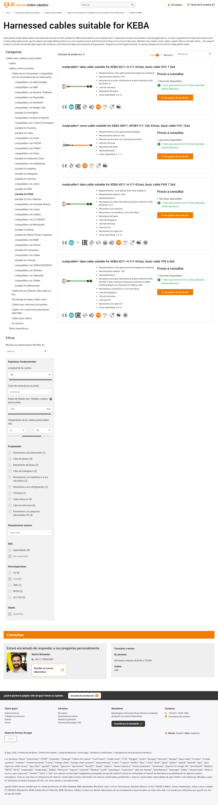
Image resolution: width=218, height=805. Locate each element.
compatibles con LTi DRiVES (30, 219)
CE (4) (16, 572)
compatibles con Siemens (28, 270)
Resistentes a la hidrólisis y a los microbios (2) (30, 479)
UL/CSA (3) (19, 597)
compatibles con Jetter (27, 184)
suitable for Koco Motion (28, 199)
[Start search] (132, 5)
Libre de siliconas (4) (24, 505)
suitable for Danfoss (25, 128)
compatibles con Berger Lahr (30, 107)
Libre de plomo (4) (22, 458)
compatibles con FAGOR (28, 143)
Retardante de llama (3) (25, 465)
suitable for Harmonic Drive (29, 158)
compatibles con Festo (27, 153)
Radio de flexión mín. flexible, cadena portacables (28, 400)
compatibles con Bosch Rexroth (32, 117)
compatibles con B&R (26, 87)
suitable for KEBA (24, 194)
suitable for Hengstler (26, 173)
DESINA (17, 579)
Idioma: (176, 733)
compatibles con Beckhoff (29, 102)
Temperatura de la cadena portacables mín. (28, 421)
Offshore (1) (19, 493)
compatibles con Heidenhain (30, 163)
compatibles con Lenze (27, 209)
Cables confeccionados (53, 13)
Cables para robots (22, 318)
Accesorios (18, 323)
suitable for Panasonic (27, 250)
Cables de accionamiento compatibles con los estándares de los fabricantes (95, 13)
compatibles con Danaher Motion (32, 204)
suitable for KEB (23, 189)
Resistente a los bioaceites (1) (29, 452)
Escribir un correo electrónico (43, 670)
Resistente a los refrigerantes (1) (30, 487)
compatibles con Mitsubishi (29, 224)
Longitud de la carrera (19, 368)
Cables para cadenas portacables (27, 13)
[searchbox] (105, 5)
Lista (152, 55)
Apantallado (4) (21, 550)
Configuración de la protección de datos (132, 752)
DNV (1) (17, 585)
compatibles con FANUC (28, 148)
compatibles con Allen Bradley (31, 82)
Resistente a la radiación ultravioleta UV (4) (26, 513)
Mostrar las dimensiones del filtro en (25, 345)
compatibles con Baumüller (29, 97)
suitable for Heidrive (25, 168)
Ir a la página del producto (175, 97)
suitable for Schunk (25, 260)
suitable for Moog (24, 229)
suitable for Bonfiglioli (26, 112)
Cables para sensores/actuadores (29, 304)
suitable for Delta (24, 133)
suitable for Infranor (25, 178)
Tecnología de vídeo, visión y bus (29, 299)
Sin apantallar (20, 556)
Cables (12, 63)
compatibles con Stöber (27, 280)
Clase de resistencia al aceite (23, 385)
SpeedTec (18, 614)
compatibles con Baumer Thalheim (33, 92)
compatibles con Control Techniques (34, 122)
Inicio (8, 13)
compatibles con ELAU (27, 138)
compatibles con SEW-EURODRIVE (33, 265)
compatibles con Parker (27, 255)
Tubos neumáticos (18, 328)
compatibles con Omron (27, 245)
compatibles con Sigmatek (29, 275)
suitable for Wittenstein (27, 285)
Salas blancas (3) (22, 499)
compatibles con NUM (27, 240)
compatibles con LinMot (28, 214)
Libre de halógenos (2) (25, 471)
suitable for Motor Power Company (33, 234)
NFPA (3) (17, 591)
